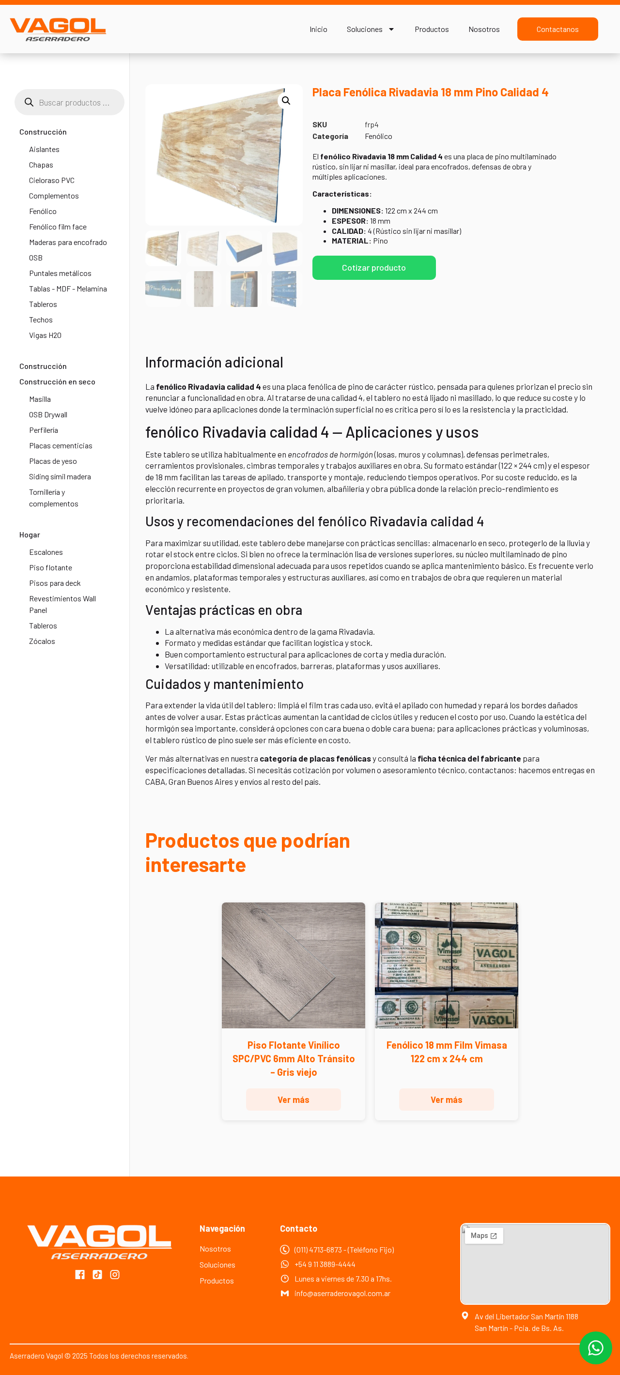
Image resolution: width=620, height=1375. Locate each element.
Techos (41, 319)
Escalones (46, 551)
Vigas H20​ (45, 334)
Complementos (54, 195)
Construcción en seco (57, 381)
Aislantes (44, 148)
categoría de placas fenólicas (315, 758)
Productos (432, 28)
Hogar (29, 534)
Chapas (41, 164)
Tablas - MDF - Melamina (68, 288)
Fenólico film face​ (58, 226)
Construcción (43, 131)
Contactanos (558, 28)
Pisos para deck (55, 582)
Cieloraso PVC (52, 179)
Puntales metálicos (60, 272)
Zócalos (42, 640)
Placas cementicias (61, 445)
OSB (36, 257)
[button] (286, 100)
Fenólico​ (43, 210)
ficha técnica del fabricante (469, 758)
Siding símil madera (60, 476)
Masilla (40, 398)
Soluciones (365, 28)
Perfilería (43, 429)
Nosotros (484, 28)
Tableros (43, 303)
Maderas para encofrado (68, 241)
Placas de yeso (53, 460)
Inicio (318, 28)
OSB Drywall (48, 414)
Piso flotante (50, 567)
